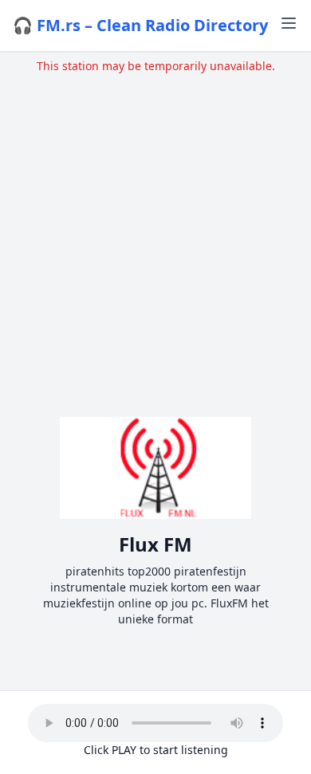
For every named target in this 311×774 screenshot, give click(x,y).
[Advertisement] (155, 229)
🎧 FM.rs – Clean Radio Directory (140, 25)
